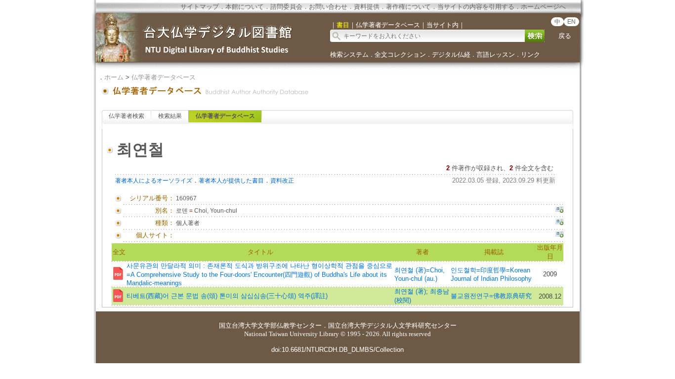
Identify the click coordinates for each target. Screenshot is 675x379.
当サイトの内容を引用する (475, 6)
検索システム (349, 54)
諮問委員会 (286, 6)
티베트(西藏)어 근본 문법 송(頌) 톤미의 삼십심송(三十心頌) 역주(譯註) (227, 296)
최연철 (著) (410, 291)
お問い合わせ (328, 6)
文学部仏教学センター (289, 325)
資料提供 (367, 6)
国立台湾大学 (238, 325)
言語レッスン (495, 54)
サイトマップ (199, 6)
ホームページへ (543, 6)
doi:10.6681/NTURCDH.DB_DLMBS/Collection (337, 349)
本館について (244, 6)
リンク (530, 54)
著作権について (408, 6)
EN (571, 21)
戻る (564, 35)
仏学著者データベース (163, 77)
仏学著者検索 (126, 116)
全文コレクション (400, 54)
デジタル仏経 (451, 54)
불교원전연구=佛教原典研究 (491, 296)
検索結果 (170, 116)
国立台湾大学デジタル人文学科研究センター (392, 325)
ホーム (114, 77)
